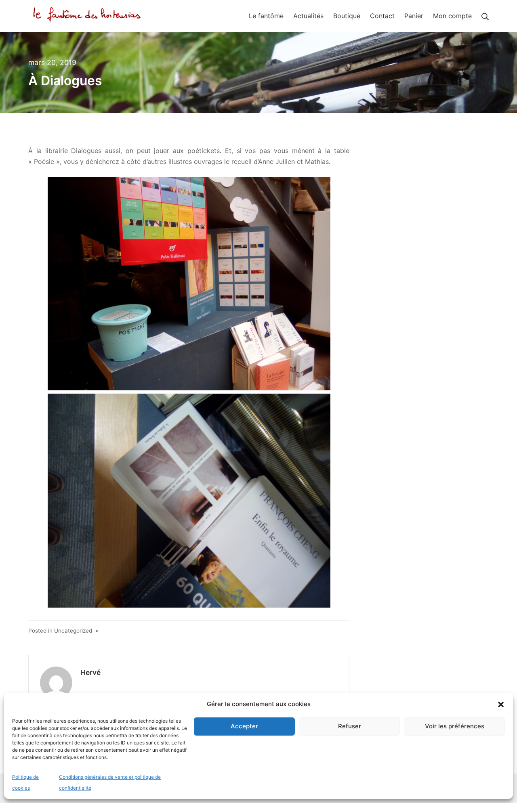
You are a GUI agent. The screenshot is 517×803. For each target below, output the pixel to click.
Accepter (244, 726)
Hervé (90, 672)
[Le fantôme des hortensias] (88, 16)
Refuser (349, 726)
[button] (501, 704)
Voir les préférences (454, 726)
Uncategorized (73, 630)
